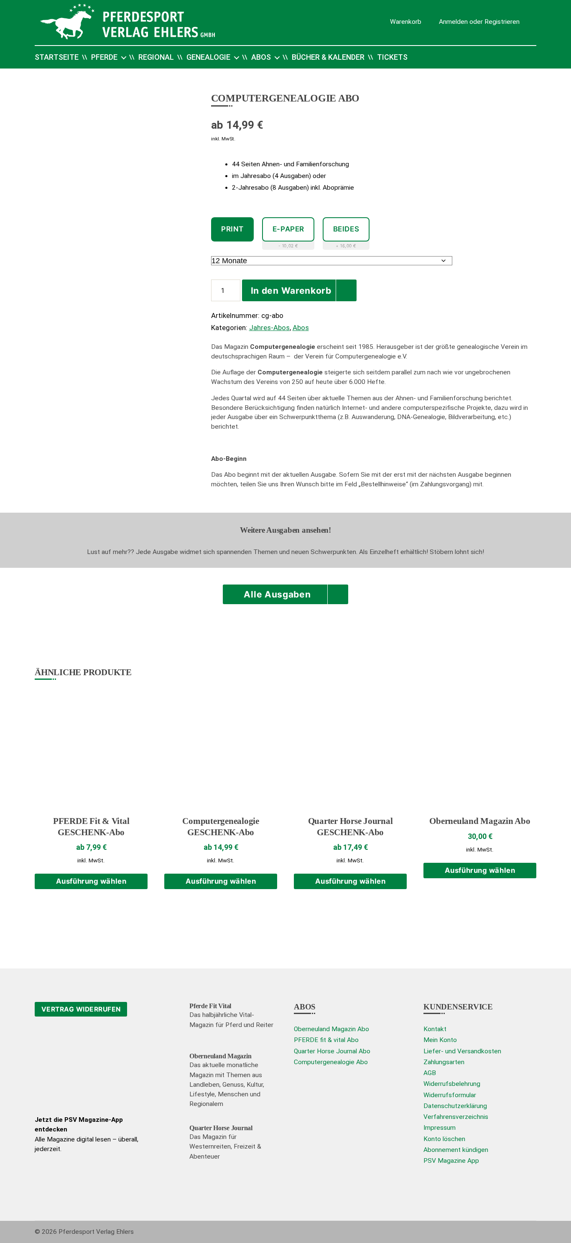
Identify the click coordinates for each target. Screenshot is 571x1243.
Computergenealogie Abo (331, 1062)
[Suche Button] (519, 57)
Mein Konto (440, 1040)
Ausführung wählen (91, 881)
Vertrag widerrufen (81, 1009)
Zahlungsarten (443, 1062)
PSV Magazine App (451, 1160)
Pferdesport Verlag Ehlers (96, 1231)
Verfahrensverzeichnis (455, 1117)
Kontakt (434, 1029)
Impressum (439, 1127)
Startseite (57, 57)
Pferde (104, 57)
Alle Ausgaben (277, 594)
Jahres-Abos (269, 327)
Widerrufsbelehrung (451, 1084)
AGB (429, 1073)
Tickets (392, 57)
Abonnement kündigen (455, 1150)
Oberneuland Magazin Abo (331, 1029)
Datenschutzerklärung (455, 1106)
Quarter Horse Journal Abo (332, 1051)
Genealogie (208, 57)
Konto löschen (444, 1139)
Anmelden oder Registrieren (479, 21)
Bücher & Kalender (328, 57)
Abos (261, 57)
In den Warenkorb (291, 290)
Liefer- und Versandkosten (462, 1051)
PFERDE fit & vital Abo (326, 1040)
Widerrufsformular (449, 1095)
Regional (156, 57)
